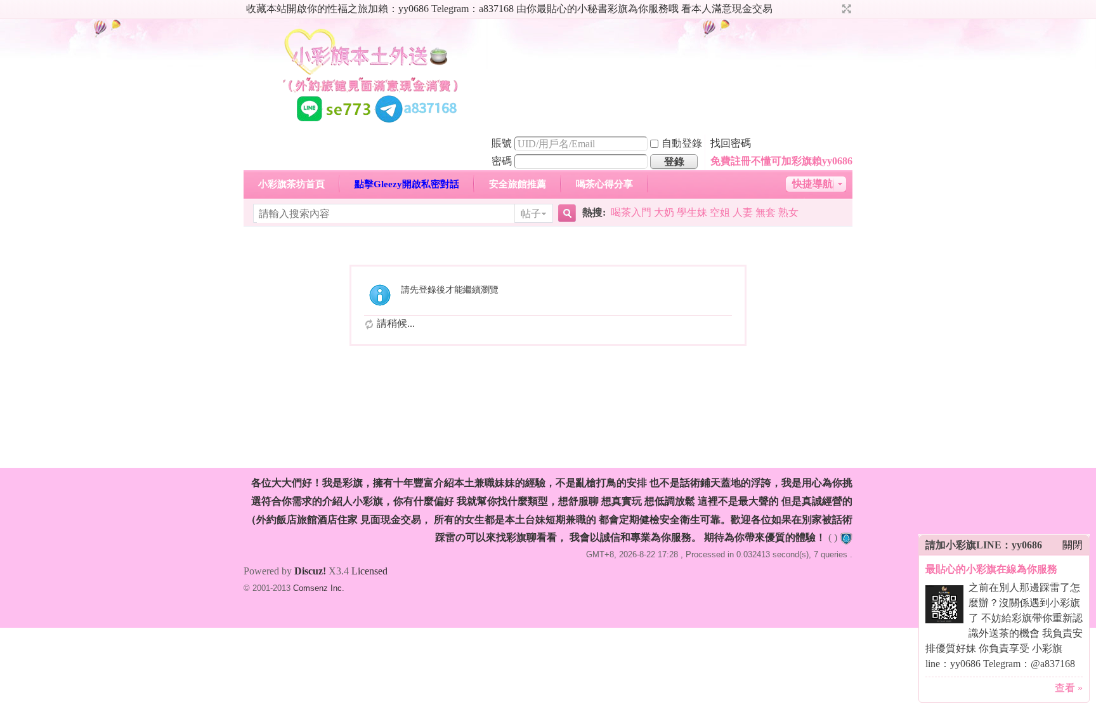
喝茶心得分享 (604, 184)
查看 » (1069, 687)
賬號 (502, 143)
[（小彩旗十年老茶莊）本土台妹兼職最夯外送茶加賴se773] (370, 126)
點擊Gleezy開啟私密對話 (407, 184)
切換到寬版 (845, 9)
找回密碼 (730, 143)
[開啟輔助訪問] (835, 9)
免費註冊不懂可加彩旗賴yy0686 (781, 161)
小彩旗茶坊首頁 (291, 184)
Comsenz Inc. (318, 588)
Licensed (369, 571)
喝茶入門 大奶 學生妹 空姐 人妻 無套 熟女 (705, 212)
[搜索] (565, 213)
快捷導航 (812, 183)
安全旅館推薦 (517, 184)
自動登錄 (682, 143)
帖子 (531, 213)
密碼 (502, 161)
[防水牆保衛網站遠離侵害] (846, 537)
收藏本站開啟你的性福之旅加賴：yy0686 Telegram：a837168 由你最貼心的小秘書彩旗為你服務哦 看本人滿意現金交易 (509, 8)
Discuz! (310, 571)
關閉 (1072, 545)
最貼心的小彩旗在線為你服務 (991, 569)
